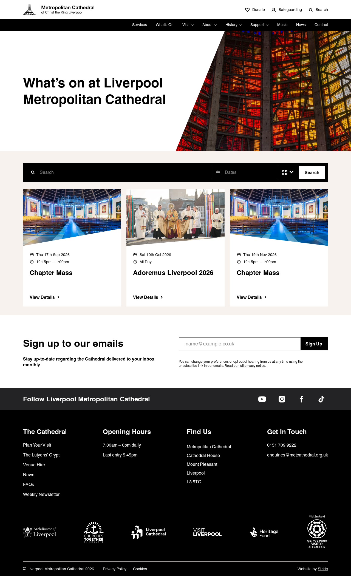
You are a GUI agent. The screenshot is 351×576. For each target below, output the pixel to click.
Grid (284, 172)
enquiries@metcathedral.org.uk (297, 455)
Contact (321, 24)
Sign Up (313, 344)
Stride (323, 569)
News (301, 24)
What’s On (165, 24)
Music (282, 24)
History (231, 24)
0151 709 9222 (281, 445)
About (207, 24)
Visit (185, 24)
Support (257, 24)
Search (312, 172)
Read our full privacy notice (245, 366)
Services (139, 24)
